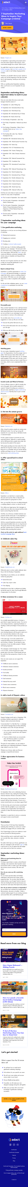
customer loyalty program (15, 244)
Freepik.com (8, 58)
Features (14, 1155)
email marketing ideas (13, 453)
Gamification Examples (14, 1152)
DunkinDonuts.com (10, 567)
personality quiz (18, 318)
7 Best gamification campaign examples (14, 1170)
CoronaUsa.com (9, 714)
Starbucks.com (8, 426)
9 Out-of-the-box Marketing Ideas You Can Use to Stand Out (13, 1033)
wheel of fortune (5, 391)
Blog (6, 8)
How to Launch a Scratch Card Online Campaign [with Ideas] (13, 999)
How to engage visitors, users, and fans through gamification (14, 1173)
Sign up (22, 844)
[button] (25, 2)
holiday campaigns (5, 69)
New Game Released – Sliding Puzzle (12, 966)
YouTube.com (8, 617)
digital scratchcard (19, 390)
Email (3, 927)
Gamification (14, 1149)
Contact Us (14, 1179)
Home (3, 8)
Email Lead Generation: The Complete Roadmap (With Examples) (14, 1166)
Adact (19, 252)
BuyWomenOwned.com (11, 789)
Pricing (14, 1158)
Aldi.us (7, 493)
